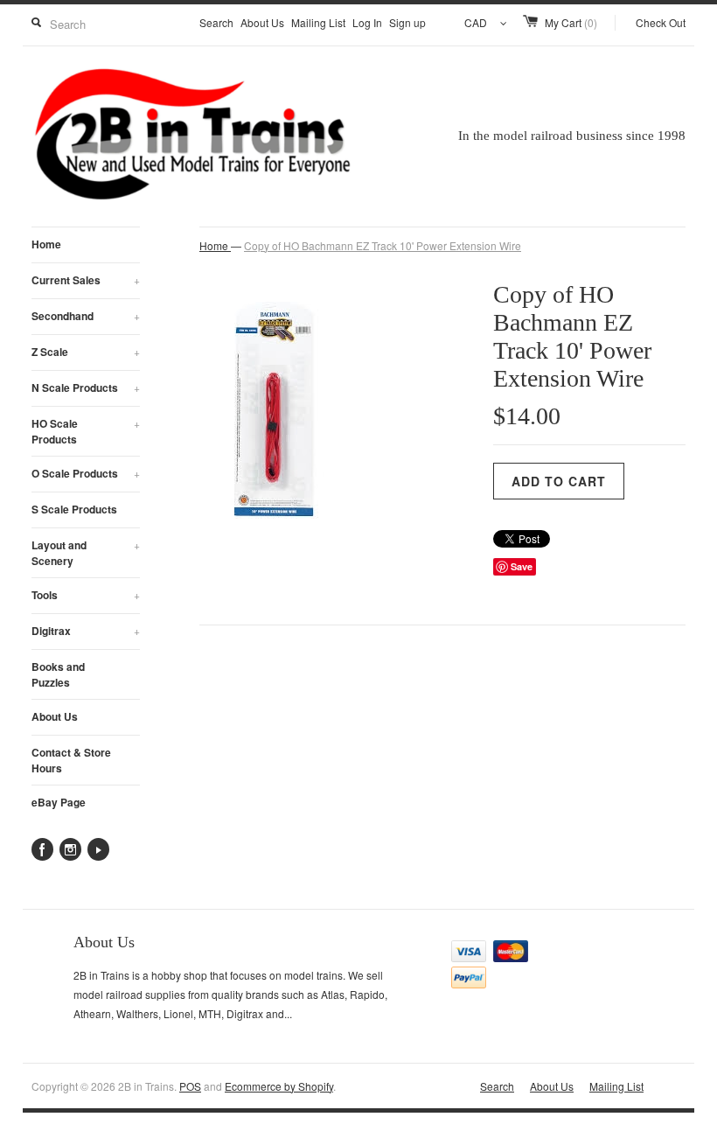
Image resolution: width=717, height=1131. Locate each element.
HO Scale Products (85, 431)
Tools (85, 595)
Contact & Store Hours (71, 760)
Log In (367, 22)
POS (190, 1086)
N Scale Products (85, 387)
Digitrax (85, 631)
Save (522, 566)
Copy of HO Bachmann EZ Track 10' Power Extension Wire (382, 245)
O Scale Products (85, 473)
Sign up (407, 22)
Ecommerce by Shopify (279, 1086)
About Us (262, 22)
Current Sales (85, 280)
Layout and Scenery (85, 553)
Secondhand (85, 316)
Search (216, 22)
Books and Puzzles (58, 674)
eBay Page (58, 802)
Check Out (661, 22)
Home (46, 244)
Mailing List (318, 22)
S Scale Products (74, 509)
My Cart (571, 22)
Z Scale (85, 352)
